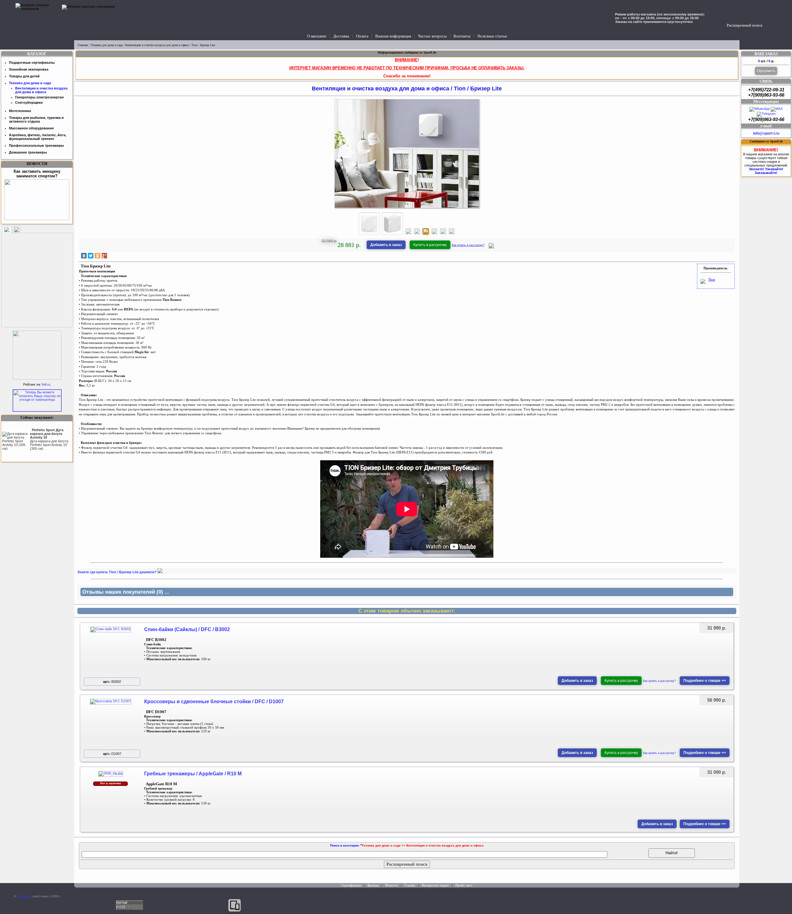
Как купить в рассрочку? (468, 245)
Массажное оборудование (31, 128)
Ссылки (409, 885)
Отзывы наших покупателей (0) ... (125, 592)
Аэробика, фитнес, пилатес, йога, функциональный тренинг (37, 137)
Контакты (462, 36)
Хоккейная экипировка (28, 69)
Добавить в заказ (386, 245)
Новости (391, 885)
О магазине (316, 36)
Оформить (766, 71)
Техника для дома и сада (107, 45)
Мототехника (20, 111)
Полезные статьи (492, 36)
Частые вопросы (432, 36)
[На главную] (37, 20)
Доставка (341, 36)
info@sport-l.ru (766, 133)
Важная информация (393, 36)
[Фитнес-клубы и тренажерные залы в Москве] (37, 378)
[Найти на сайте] (768, 19)
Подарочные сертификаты (31, 62)
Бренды (373, 885)
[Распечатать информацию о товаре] (491, 247)
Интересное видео (435, 885)
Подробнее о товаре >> (704, 680)
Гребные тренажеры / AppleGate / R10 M (193, 773)
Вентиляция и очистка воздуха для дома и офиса (157, 45)
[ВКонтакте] (84, 255)
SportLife (23, 896)
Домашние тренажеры (28, 152)
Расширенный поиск (744, 25)
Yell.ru (45, 384)
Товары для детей (24, 76)
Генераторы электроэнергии (39, 97)
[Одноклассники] (97, 255)
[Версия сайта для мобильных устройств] (234, 905)
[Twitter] (90, 255)
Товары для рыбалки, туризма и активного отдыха (36, 119)
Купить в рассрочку (430, 245)
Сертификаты (351, 885)
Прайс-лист (463, 885)
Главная (83, 45)
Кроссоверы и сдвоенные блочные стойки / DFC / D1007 (214, 701)
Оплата (362, 36)
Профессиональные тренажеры (36, 145)
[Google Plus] (104, 255)
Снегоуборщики (29, 102)
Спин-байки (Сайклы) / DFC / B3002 (187, 629)
